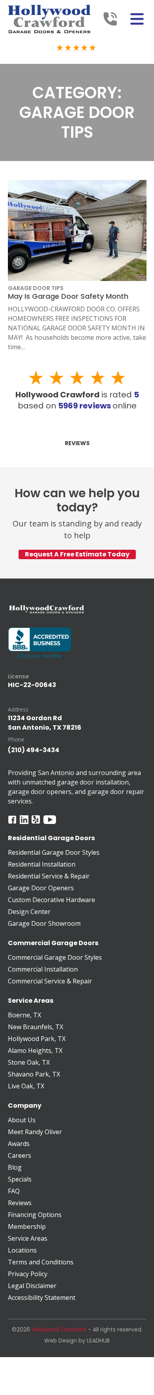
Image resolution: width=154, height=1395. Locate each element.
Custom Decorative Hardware (51, 899)
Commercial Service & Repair (50, 981)
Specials (20, 1179)
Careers (19, 1155)
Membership (27, 1226)
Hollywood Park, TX (37, 1038)
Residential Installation (41, 864)
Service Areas (27, 1238)
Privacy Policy (27, 1274)
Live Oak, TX (26, 1086)
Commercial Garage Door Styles (55, 957)
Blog (15, 1167)
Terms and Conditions (40, 1262)
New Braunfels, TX (35, 1026)
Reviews (77, 443)
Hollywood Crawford (59, 1329)
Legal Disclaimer (32, 1285)
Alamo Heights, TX (35, 1050)
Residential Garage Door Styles (54, 852)
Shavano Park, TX (34, 1074)
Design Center (29, 911)
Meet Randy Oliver (35, 1131)
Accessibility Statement (41, 1297)
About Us (22, 1120)
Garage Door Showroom (44, 923)
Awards (19, 1143)
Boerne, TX (24, 1015)
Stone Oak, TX (29, 1062)
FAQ (14, 1191)
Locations (22, 1250)
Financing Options (35, 1214)
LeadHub (98, 1340)
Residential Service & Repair (49, 876)
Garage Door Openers (41, 888)
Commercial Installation (43, 969)
